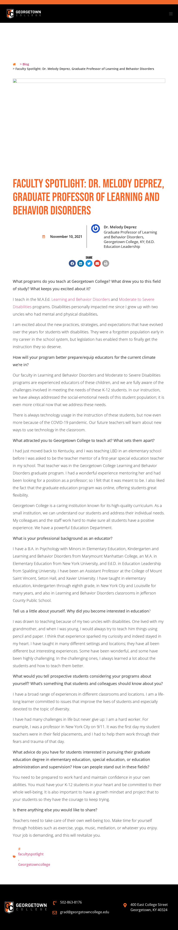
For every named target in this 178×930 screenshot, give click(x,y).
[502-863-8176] (55, 903)
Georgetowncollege (34, 864)
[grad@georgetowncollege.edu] (55, 912)
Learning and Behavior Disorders (80, 299)
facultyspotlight (31, 854)
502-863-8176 (71, 902)
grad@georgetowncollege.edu (84, 912)
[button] (171, 14)
